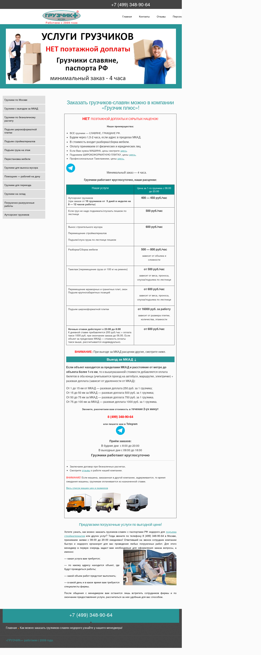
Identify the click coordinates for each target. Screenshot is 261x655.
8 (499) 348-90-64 (120, 416)
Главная (127, 16)
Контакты (144, 16)
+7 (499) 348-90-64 (130, 4)
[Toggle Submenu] (40, 150)
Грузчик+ (45, 23)
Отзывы (161, 16)
